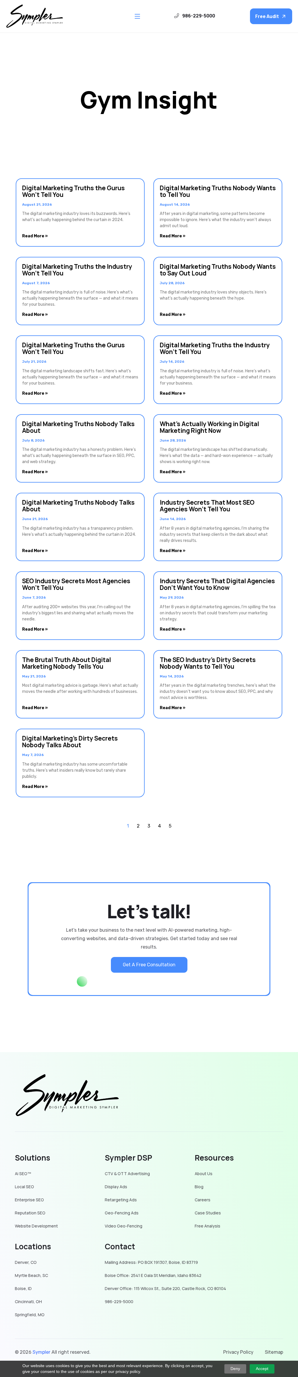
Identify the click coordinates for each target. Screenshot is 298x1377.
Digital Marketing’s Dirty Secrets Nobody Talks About (70, 741)
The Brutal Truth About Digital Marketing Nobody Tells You (66, 663)
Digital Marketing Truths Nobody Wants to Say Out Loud (218, 269)
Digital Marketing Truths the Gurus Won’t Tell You (73, 191)
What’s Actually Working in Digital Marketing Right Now (209, 427)
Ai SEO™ (23, 1173)
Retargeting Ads (121, 1200)
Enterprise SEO (29, 1200)
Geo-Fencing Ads (122, 1213)
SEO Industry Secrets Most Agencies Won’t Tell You (76, 584)
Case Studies (208, 1213)
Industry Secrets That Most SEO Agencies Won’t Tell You (207, 505)
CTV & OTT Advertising (127, 1173)
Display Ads (116, 1186)
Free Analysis (207, 1226)
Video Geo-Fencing (123, 1226)
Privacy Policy (238, 1352)
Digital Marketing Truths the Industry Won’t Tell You (77, 269)
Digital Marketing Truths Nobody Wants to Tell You (218, 191)
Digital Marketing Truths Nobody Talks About (78, 427)
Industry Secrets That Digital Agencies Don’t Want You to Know (217, 584)
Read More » (35, 236)
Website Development (36, 1226)
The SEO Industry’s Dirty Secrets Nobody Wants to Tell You (208, 663)
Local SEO (24, 1186)
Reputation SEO (30, 1213)
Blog (199, 1186)
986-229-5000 (119, 1301)
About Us (203, 1173)
